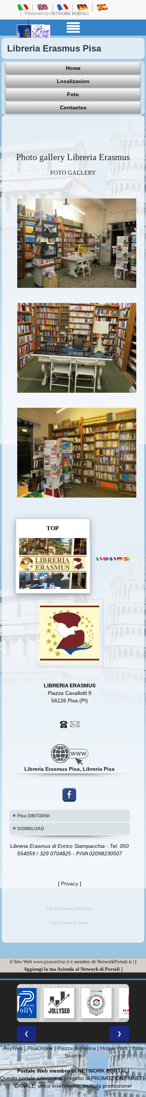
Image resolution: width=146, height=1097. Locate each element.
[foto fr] (112, 558)
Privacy (69, 884)
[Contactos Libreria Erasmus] (69, 723)
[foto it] (99, 558)
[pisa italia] (23, 7)
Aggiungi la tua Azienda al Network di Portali (72, 969)
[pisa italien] (82, 7)
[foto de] (119, 558)
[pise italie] (63, 7)
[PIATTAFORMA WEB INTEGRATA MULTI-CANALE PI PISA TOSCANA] (74, 1003)
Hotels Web (114, 1048)
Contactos (73, 107)
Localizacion (73, 81)
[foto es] (126, 558)
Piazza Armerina (76, 1048)
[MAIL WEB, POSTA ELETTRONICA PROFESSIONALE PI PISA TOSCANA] (112, 1003)
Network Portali (69, 13)
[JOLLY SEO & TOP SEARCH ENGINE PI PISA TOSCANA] (37, 1003)
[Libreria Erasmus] (77, 242)
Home (73, 68)
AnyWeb (13, 1048)
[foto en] (106, 558)
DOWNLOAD (30, 828)
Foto (73, 94)
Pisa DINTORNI (33, 816)
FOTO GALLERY (73, 172)
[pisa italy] (43, 7)
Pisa (32, 1048)
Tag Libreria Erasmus (69, 923)
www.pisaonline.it (51, 961)
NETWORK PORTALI (103, 1071)
